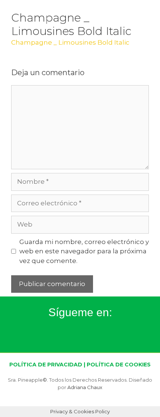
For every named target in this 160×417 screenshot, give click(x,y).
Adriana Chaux (84, 387)
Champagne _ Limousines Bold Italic (70, 42)
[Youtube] (89, 336)
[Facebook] (70, 336)
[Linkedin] (108, 336)
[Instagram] (51, 336)
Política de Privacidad (45, 364)
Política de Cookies (119, 364)
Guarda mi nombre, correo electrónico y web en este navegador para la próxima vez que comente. (84, 251)
